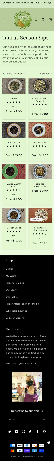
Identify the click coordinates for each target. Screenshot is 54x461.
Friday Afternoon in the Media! (23, 303)
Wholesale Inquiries (16, 310)
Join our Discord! (15, 317)
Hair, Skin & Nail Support (40, 99)
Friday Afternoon (23, 456)
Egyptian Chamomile (40, 185)
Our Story (11, 289)
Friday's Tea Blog (15, 282)
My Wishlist (12, 275)
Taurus (13, 98)
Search (10, 268)
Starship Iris (14, 142)
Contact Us (12, 296)
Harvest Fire (40, 142)
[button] (3, 19)
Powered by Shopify (36, 456)
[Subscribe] (44, 419)
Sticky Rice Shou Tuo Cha (40, 229)
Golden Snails (14, 228)
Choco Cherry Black (14, 185)
